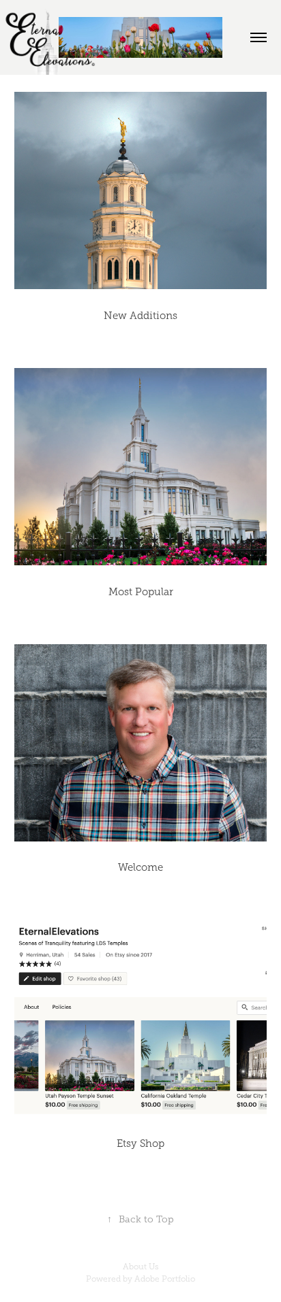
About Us (141, 1266)
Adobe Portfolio (164, 1279)
